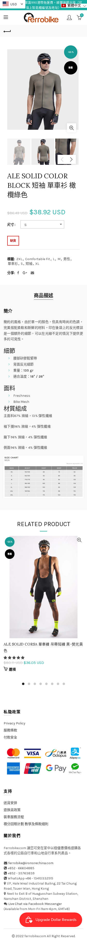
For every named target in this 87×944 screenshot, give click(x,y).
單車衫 (13, 264)
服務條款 (10, 730)
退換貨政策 (12, 810)
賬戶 (69, 17)
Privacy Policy (14, 723)
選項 (12, 669)
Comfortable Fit (37, 259)
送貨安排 (10, 803)
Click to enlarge (71, 127)
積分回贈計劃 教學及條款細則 (26, 824)
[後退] (7, 31)
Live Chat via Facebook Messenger (35, 904)
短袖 (29, 264)
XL (37, 264)
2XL (19, 259)
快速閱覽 (79, 540)
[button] (14, 658)
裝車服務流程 (14, 817)
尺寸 (10, 225)
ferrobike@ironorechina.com (30, 863)
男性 (66, 259)
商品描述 (43, 295)
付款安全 (10, 737)
